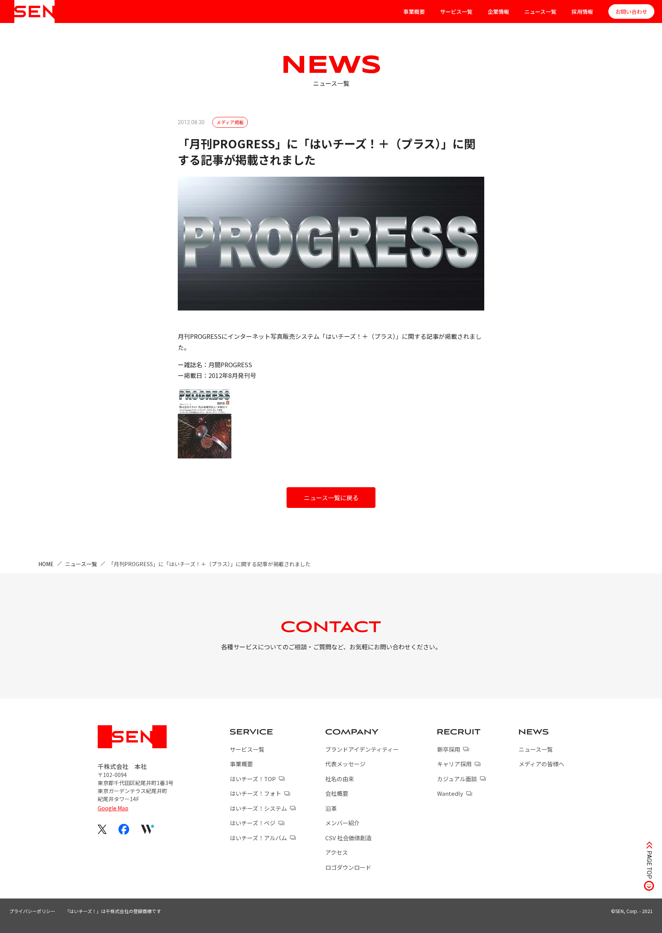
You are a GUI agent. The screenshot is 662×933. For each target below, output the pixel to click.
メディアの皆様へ (541, 764)
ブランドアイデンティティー (362, 749)
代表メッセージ (345, 764)
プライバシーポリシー (32, 911)
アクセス (336, 852)
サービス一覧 (456, 11)
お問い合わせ (631, 11)
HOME (46, 564)
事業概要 (414, 11)
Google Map (113, 808)
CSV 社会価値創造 (348, 838)
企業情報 (498, 11)
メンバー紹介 (342, 823)
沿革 (331, 808)
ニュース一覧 (540, 11)
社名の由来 (339, 779)
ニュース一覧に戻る (331, 497)
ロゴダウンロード (348, 867)
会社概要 (336, 793)
